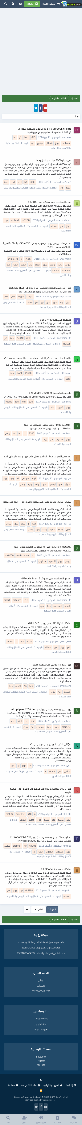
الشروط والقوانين (51, 1085)
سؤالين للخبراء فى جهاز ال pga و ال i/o (50, 744)
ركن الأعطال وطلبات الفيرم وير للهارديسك (26, 378)
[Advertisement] (41, 52)
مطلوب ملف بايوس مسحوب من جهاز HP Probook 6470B (40, 837)
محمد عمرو (66, 296)
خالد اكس (67, 182)
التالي (40, 909)
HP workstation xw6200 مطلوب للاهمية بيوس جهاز (42, 546)
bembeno (66, 401)
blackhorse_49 (64, 338)
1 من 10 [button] (52, 909)
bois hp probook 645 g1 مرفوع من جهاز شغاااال (44, 128)
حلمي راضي (65, 641)
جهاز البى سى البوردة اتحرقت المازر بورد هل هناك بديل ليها (40, 287)
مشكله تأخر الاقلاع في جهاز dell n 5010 (49, 623)
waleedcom (65, 258)
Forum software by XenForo (41, 1097)
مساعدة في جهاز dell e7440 (55, 319)
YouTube (41, 1064)
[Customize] (20, 4)
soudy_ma (66, 765)
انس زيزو (67, 478)
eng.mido (66, 890)
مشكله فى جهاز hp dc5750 (56, 868)
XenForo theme (32, 1100)
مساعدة (11, 1085)
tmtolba (67, 845)
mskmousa (65, 686)
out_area (66, 137)
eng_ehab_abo (63, 220)
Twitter (41, 1060)
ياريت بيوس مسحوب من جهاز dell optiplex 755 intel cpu (40, 709)
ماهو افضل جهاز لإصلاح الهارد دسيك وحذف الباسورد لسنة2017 (37, 357)
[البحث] (5, 4)
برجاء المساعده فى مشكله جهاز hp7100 (49, 201)
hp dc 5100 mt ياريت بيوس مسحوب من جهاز (47, 424)
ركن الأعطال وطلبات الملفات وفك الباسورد (23, 343)
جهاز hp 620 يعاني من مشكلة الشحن (51, 664)
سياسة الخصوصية (29, 1085)
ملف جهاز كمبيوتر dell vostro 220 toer (50, 392)
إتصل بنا (69, 1085)
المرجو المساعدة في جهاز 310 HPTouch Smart (45, 578)
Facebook (41, 1056)
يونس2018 (66, 373)
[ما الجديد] (13, 4)
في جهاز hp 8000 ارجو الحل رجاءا (53, 160)
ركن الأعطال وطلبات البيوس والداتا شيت (22, 187)
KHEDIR (67, 814)
